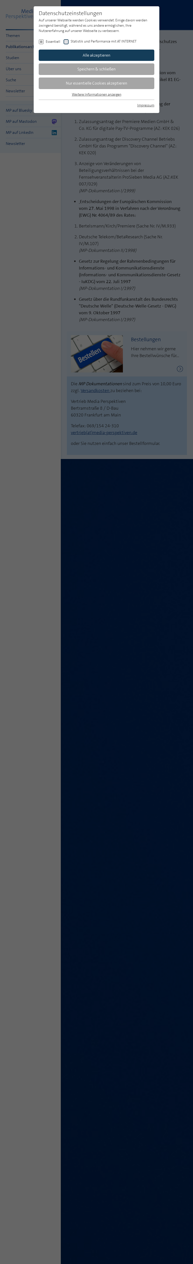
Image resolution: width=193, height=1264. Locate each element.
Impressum (145, 105)
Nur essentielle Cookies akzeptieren (96, 83)
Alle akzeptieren (96, 55)
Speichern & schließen (96, 69)
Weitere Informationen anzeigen (96, 94)
